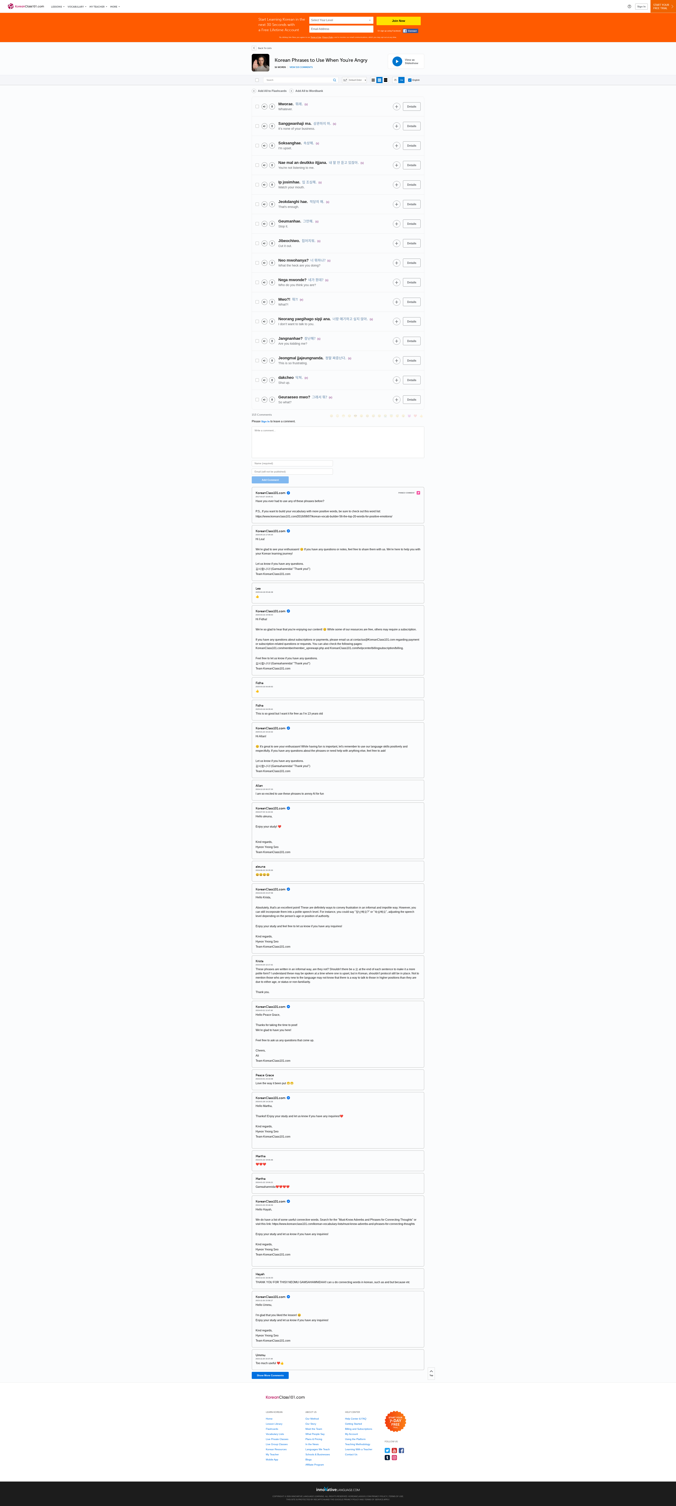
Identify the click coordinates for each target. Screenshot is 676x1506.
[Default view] (379, 80)
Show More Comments (270, 1375)
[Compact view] (373, 80)
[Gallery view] (386, 80)
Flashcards (272, 1428)
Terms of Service (373, 1499)
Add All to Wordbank (309, 90)
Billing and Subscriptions (358, 1428)
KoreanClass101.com (359, 1496)
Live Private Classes (277, 1439)
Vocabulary (76, 6)
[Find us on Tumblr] (387, 1457)
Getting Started (353, 1423)
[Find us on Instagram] (394, 1457)
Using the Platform (355, 1439)
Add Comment (270, 479)
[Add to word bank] (396, 106)
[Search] (301, 80)
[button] (629, 6)
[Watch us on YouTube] (394, 1450)
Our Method (312, 1418)
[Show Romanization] (401, 80)
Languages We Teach (317, 1449)
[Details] (412, 106)
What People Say (315, 1434)
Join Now (398, 21)
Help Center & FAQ (355, 1418)
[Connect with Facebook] (410, 30)
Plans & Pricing (313, 1439)
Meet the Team (313, 1428)
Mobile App (272, 1459)
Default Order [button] (355, 80)
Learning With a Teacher (358, 1449)
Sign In (641, 6)
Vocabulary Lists (275, 1434)
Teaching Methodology (357, 1444)
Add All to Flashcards (272, 90)
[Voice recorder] (272, 106)
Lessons (56, 6)
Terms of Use (316, 37)
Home (269, 1418)
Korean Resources (276, 1449)
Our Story (310, 1423)
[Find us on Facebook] (401, 1450)
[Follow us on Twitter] (387, 1450)
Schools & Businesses (317, 1454)
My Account (351, 1434)
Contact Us (351, 1454)
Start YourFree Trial (661, 6)
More (113, 6)
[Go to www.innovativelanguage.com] (338, 1488)
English (416, 80)
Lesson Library (274, 1423)
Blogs (308, 1459)
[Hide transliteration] (395, 80)
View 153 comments (301, 67)
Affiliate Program (314, 1464)
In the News (312, 1444)
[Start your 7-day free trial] (395, 1421)
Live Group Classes (277, 1444)
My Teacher (97, 6)
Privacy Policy (327, 37)
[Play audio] (264, 106)
